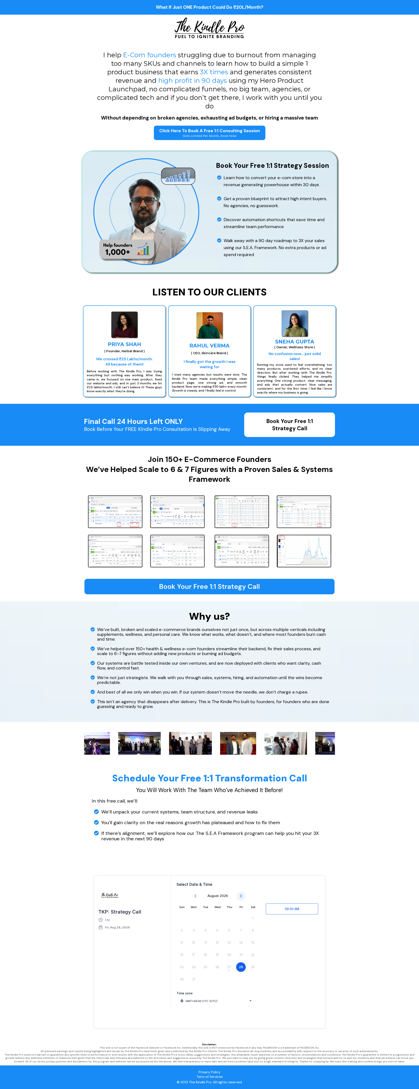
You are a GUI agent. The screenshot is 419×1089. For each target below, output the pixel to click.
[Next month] (241, 896)
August (213, 896)
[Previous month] (195, 896)
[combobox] (216, 1001)
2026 (224, 896)
